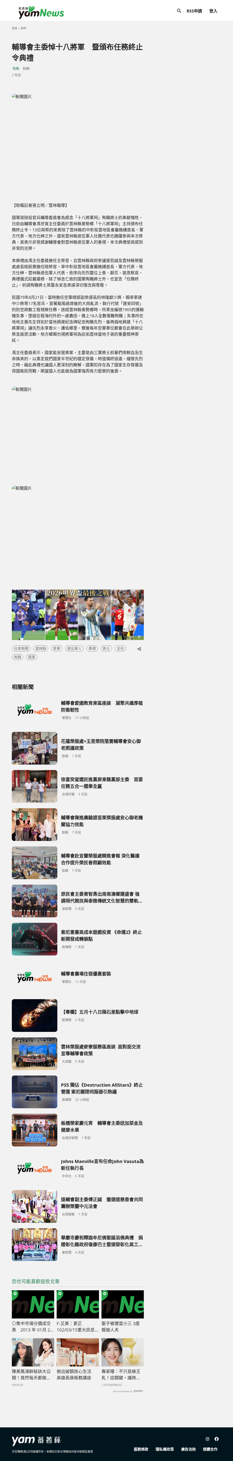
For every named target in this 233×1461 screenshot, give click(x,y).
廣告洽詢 (188, 1449)
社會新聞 (21, 648)
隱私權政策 (165, 1449)
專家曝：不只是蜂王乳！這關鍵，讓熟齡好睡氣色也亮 (120, 1374)
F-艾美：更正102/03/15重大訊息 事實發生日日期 (76, 1327)
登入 (213, 11)
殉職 (17, 657)
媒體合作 (210, 1449)
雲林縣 (40, 648)
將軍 (56, 648)
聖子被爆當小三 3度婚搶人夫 (120, 1327)
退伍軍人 (74, 648)
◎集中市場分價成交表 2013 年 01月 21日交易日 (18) (32, 1327)
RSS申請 (194, 11)
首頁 (14, 28)
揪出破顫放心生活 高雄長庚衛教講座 (76, 1374)
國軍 (31, 657)
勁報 (16, 68)
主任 (120, 648)
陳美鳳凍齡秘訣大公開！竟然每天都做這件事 (31, 1374)
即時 (23, 28)
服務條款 (141, 1449)
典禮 (92, 648)
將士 (106, 648)
